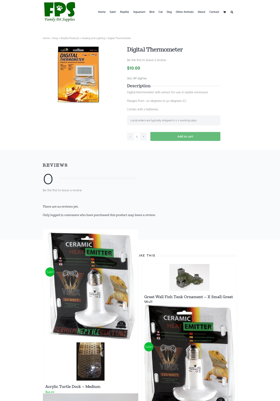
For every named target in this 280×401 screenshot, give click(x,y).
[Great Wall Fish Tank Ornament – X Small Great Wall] (189, 277)
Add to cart (185, 136)
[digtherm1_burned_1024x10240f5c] (78, 74)
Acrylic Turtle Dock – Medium (72, 386)
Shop (55, 38)
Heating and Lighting (93, 38)
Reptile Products (70, 38)
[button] (232, 12)
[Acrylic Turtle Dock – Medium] (90, 360)
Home (46, 38)
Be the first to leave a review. (146, 60)
